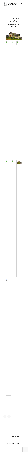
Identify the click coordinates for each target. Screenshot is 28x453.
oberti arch (14, 26)
